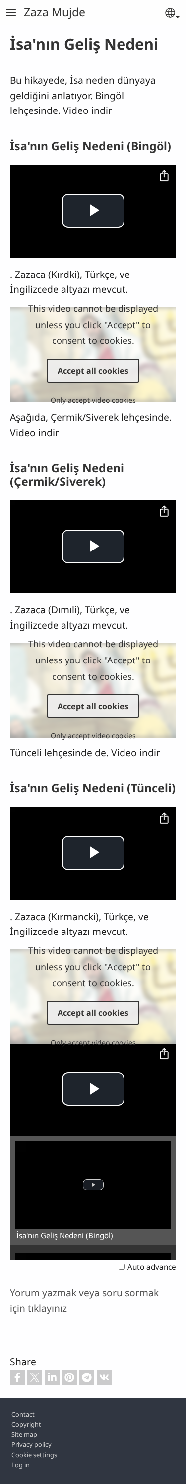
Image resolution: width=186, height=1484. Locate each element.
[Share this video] (164, 176)
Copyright (26, 1424)
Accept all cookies (93, 370)
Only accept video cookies (93, 400)
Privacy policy (31, 1444)
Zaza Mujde (54, 12)
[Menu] (17, 13)
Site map (24, 1434)
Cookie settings (34, 1454)
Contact (23, 1414)
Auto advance (151, 1267)
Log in (20, 1464)
